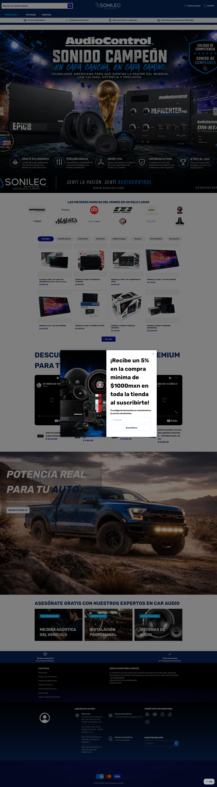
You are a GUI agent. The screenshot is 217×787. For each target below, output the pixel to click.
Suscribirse (131, 428)
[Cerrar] (153, 353)
